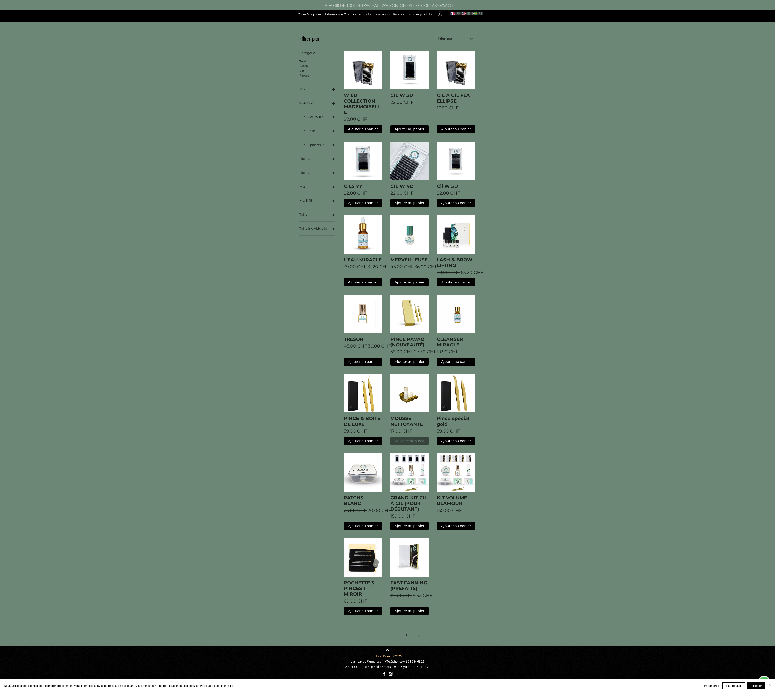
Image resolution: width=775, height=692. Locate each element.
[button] (440, 13)
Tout (302, 61)
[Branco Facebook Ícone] (384, 673)
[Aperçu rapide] (363, 70)
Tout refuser (733, 686)
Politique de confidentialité (216, 686)
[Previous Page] (399, 635)
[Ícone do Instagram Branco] (390, 673)
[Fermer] (770, 685)
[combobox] (455, 39)
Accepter (756, 686)
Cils (301, 71)
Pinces (304, 75)
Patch (303, 66)
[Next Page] (419, 635)
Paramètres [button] (711, 686)
